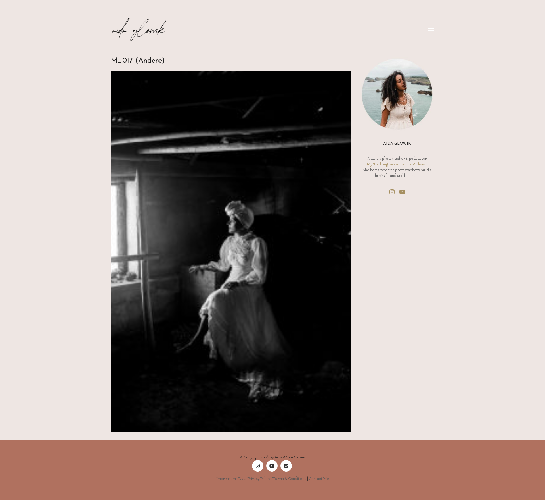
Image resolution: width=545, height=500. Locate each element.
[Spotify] (286, 466)
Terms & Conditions (289, 478)
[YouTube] (272, 466)
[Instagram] (257, 466)
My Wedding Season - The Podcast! (397, 164)
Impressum (226, 478)
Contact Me (319, 478)
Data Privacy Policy (254, 478)
